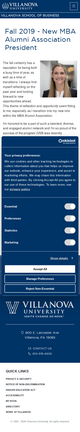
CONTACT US (42, 348)
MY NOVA (11, 401)
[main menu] (74, 6)
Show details (59, 258)
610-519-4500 (42, 353)
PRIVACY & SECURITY (18, 379)
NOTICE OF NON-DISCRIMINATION (25, 384)
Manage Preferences (40, 278)
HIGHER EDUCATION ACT (20, 390)
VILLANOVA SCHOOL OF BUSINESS (30, 15)
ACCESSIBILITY (15, 395)
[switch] (70, 218)
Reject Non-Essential (40, 288)
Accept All (40, 269)
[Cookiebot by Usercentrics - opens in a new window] (59, 141)
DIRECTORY (13, 406)
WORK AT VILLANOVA (18, 412)
